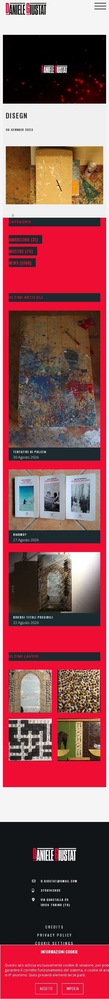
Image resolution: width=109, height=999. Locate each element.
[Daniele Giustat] (26, 9)
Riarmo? (20, 534)
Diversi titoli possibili (33, 617)
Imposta (73, 988)
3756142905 (50, 890)
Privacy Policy (54, 935)
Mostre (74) (21, 251)
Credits (54, 927)
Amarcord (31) (23, 239)
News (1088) (20, 262)
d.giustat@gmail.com (59, 881)
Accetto (46, 988)
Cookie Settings (54, 943)
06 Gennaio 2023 (19, 130)
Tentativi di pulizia (29, 452)
